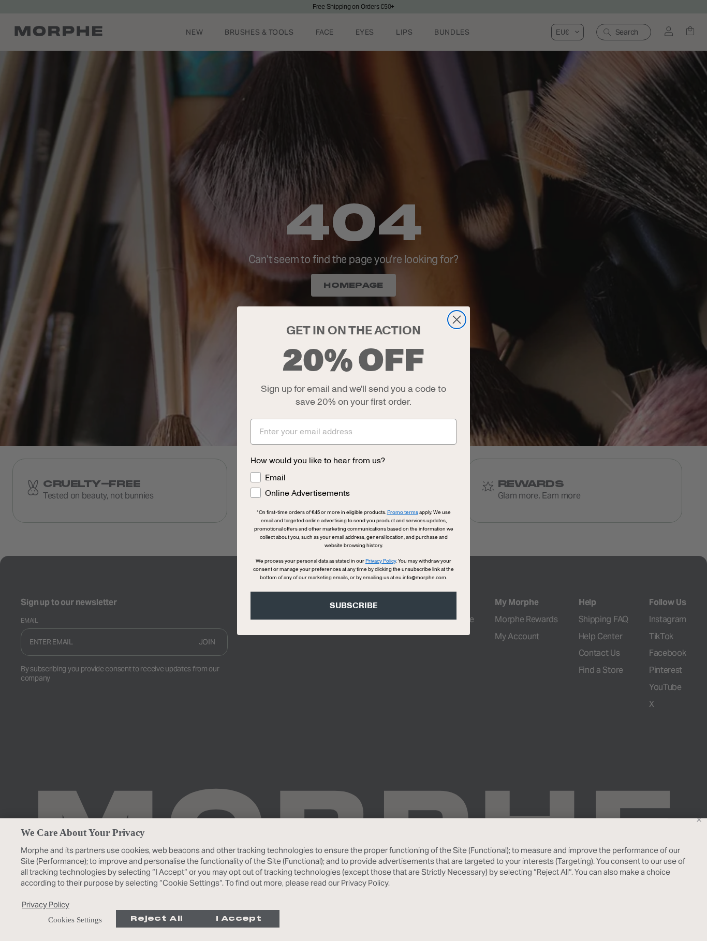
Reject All (156, 918)
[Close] (699, 819)
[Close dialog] (457, 320)
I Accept (238, 918)
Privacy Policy (45, 904)
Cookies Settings (75, 920)
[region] (353, 879)
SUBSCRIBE (354, 605)
